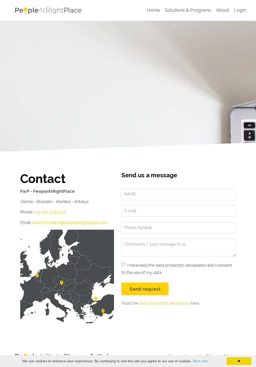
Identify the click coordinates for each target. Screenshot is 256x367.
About (222, 10)
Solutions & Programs (188, 10)
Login (240, 10)
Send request (145, 289)
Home (153, 10)
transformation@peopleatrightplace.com (70, 222)
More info (200, 361)
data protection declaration (164, 303)
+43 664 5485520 (50, 212)
